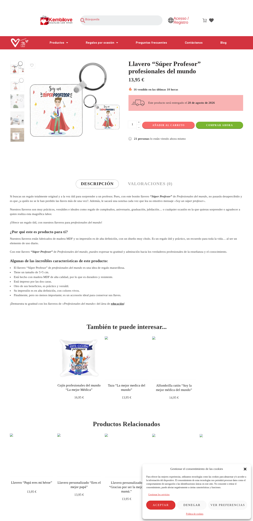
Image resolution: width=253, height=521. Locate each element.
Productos (57, 42)
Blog (223, 42)
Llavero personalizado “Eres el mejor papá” (79, 485)
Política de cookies (194, 514)
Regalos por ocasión (100, 42)
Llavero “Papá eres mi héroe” (31, 482)
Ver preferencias (228, 505)
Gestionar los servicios (159, 494)
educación (117, 303)
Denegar (191, 505)
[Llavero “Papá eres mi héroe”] (31, 455)
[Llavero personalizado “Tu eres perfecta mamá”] (174, 455)
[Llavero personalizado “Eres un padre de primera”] (221, 455)
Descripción (97, 183)
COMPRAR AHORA (219, 125)
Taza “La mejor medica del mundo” (126, 387)
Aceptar (161, 505)
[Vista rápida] (82, 375)
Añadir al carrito (168, 125)
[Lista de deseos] (32, 65)
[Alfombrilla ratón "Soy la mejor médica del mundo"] (174, 358)
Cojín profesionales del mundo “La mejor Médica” (79, 387)
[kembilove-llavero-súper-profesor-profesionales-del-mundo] (17, 68)
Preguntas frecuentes (151, 42)
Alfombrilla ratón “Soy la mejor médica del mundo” (174, 387)
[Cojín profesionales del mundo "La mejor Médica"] (79, 358)
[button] (245, 469)
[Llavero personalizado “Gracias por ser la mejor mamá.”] (126, 455)
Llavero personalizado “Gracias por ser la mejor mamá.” (126, 487)
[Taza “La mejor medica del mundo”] (126, 358)
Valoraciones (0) (150, 183)
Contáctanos (194, 42)
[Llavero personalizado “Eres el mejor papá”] (79, 455)
